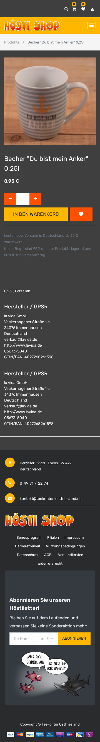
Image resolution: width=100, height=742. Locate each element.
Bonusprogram (29, 537)
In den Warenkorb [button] (36, 214)
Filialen (53, 537)
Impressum (74, 537)
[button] (81, 214)
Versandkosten (70, 555)
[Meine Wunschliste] (83, 9)
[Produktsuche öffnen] (66, 9)
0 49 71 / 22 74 (34, 483)
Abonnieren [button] (74, 638)
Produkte (11, 42)
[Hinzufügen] (35, 199)
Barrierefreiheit (27, 546)
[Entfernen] (10, 199)
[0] (74, 9)
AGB (48, 555)
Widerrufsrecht (50, 563)
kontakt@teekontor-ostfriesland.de (51, 498)
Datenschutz (28, 555)
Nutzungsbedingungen (65, 546)
